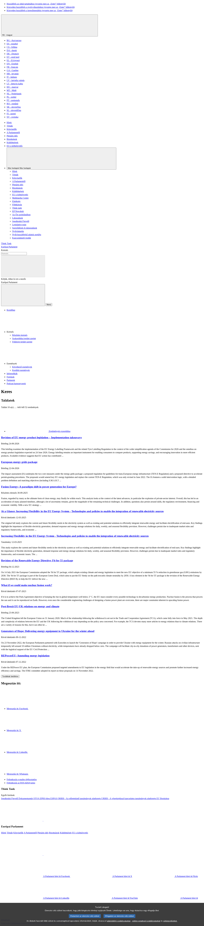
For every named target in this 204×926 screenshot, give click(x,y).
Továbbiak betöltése (10, 676)
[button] (105, 323)
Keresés (4, 250)
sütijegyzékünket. (170, 921)
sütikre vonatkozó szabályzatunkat (146, 921)
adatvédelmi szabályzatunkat (118, 921)
